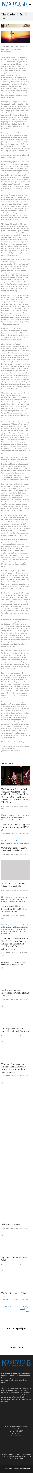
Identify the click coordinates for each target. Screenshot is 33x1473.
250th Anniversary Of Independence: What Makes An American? (15, 993)
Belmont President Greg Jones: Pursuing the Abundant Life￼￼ (15, 827)
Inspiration (10, 49)
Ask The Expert (6, 1307)
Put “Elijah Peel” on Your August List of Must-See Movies (15, 1029)
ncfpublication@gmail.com (16, 1435)
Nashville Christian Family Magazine (18, 1468)
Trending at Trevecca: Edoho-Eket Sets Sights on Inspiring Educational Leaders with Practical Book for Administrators (15, 943)
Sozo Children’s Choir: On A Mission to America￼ (14, 884)
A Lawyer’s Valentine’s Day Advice (25, 1309)
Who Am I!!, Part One (10, 1224)
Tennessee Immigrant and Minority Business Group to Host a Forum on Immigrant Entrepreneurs (14, 1068)
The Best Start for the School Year (14, 1294)
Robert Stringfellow (10, 46)
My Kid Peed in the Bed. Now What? (14, 1258)
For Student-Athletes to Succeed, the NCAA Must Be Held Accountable (14, 909)
